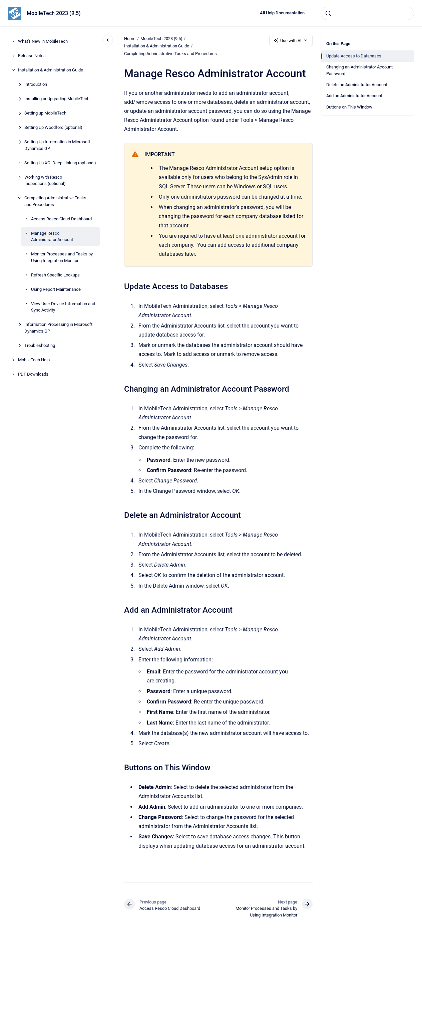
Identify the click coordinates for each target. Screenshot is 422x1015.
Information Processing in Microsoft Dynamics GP (58, 328)
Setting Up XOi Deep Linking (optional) (60, 162)
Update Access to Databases (353, 55)
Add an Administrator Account (354, 95)
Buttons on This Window (349, 107)
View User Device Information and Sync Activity (63, 307)
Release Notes (32, 55)
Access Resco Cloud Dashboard (61, 218)
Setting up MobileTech (45, 113)
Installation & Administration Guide (50, 69)
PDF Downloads (33, 373)
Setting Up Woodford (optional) (53, 127)
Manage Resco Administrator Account (52, 236)
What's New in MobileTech (43, 41)
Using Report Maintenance (56, 288)
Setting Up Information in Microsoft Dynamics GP (57, 145)
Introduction (35, 84)
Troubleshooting (39, 345)
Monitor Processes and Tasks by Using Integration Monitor (62, 257)
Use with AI (291, 40)
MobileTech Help (34, 359)
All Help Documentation (282, 12)
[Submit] (328, 13)
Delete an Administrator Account (356, 84)
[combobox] (367, 13)
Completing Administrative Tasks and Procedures (55, 201)
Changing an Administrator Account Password (359, 70)
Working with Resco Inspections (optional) (45, 180)
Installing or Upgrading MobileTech (56, 98)
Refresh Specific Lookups (55, 274)
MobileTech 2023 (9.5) (54, 13)
